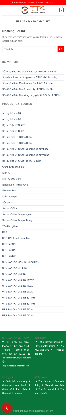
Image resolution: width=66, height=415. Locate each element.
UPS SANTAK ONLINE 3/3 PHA (19, 303)
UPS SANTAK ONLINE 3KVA (17, 309)
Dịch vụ (6, 172)
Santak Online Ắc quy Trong (17, 220)
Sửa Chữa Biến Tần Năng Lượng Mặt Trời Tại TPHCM (31, 95)
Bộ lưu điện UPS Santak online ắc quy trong (25, 154)
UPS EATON (9, 244)
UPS (4, 232)
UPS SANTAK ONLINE (14, 273)
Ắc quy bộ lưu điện (12, 113)
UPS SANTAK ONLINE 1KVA (17, 285)
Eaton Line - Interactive (15, 184)
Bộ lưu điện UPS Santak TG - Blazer (21, 160)
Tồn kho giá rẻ (9, 226)
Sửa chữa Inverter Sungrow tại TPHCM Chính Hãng (29, 77)
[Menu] (4, 10)
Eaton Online (9, 190)
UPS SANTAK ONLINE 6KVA (17, 315)
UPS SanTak (9, 256)
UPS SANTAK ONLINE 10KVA (18, 279)
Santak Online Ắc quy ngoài (16, 214)
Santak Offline (9, 208)
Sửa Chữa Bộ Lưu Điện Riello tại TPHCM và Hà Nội (29, 71)
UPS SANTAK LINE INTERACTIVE (20, 261)
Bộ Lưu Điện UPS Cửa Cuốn (17, 137)
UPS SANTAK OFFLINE (14, 267)
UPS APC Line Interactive (16, 238)
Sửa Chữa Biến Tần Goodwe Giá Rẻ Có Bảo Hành (28, 83)
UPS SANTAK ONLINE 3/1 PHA (19, 297)
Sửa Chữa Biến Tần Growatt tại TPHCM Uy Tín (27, 89)
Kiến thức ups (9, 196)
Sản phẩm (7, 202)
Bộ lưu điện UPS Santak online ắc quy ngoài (25, 148)
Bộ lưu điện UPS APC (13, 125)
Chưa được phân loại (13, 166)
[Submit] (61, 49)
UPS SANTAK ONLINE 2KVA (17, 291)
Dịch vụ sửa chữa (11, 178)
